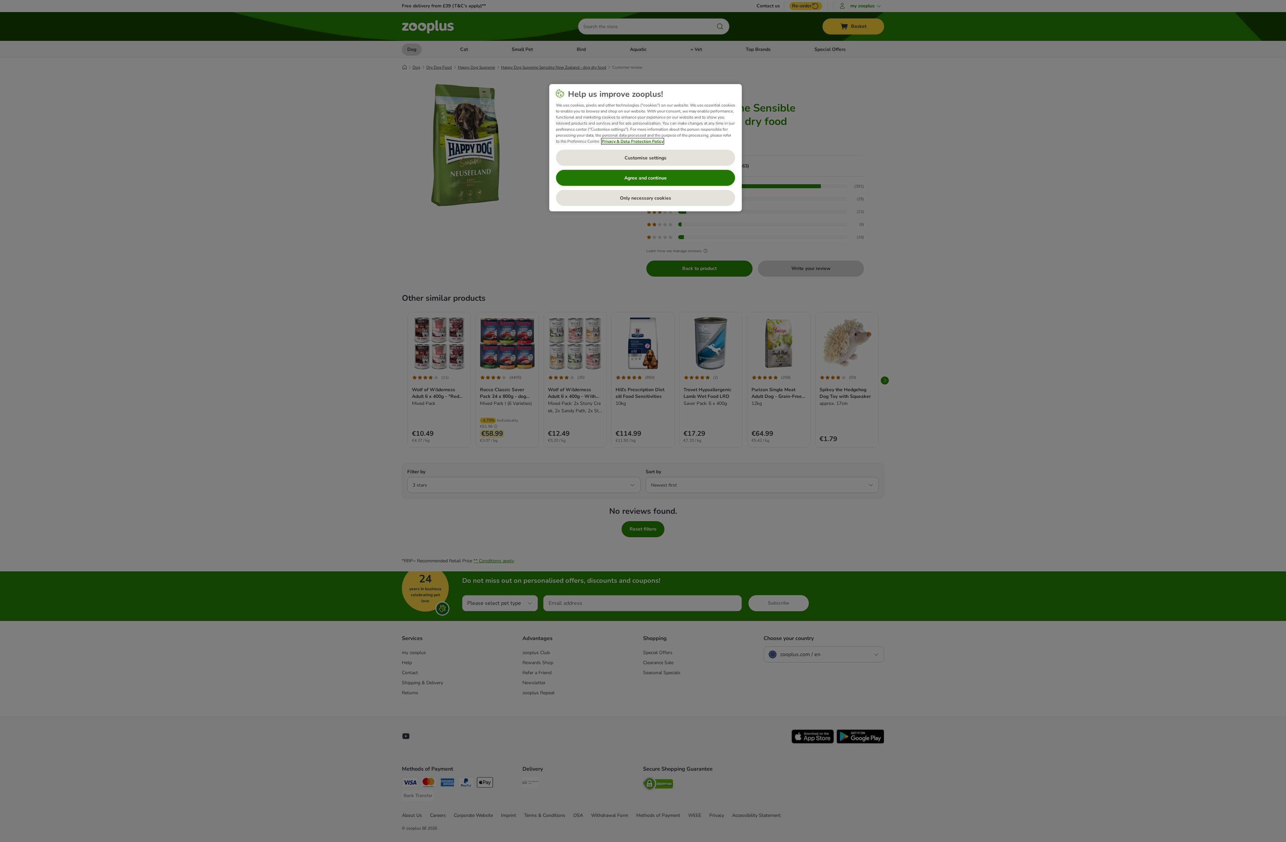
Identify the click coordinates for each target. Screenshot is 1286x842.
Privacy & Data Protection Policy (632, 141)
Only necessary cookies (645, 198)
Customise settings (645, 158)
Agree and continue (645, 178)
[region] (645, 147)
